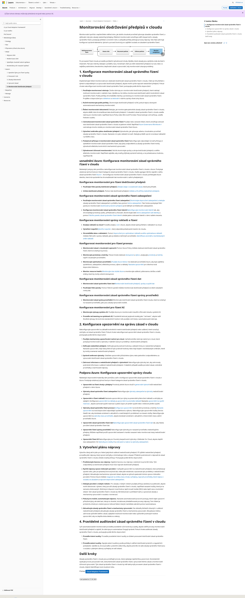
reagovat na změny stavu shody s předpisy (122, 477)
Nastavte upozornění (136, 264)
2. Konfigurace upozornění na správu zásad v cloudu (222, 29)
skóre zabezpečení (134, 203)
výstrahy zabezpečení (137, 391)
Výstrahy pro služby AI (107, 442)
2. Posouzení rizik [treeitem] (12, 76)
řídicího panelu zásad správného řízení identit (105, 215)
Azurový (88, 21)
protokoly (151, 255)
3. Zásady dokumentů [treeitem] (14, 79)
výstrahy (150, 391)
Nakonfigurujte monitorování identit (140, 210)
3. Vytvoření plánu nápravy (213, 31)
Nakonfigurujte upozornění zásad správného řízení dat (133, 423)
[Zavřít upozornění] (242, 12)
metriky (160, 255)
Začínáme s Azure (236, 8)
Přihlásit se (239, 2)
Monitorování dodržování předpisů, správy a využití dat (134, 284)
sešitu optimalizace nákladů (152, 233)
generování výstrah (142, 385)
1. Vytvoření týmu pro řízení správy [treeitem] (18, 73)
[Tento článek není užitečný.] (226, 43)
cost (117, 225)
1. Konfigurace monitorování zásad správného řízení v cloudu (223, 25)
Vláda (114, 21)
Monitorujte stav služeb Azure (113, 271)
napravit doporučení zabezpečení (112, 480)
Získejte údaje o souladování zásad (129, 187)
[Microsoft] (3, 2)
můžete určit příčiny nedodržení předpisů (144, 191)
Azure (99, 175)
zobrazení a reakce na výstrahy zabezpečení (132, 442)
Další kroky (208, 36)
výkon (138, 255)
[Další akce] (164, 21)
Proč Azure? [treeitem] (7, 34)
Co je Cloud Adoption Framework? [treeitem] (14, 27)
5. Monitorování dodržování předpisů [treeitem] (19, 86)
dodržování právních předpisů (111, 206)
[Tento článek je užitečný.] (224, 43)
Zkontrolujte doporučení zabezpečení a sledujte (147, 200)
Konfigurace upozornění (123, 408)
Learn (81, 21)
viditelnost (107, 98)
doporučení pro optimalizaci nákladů (127, 233)
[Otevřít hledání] (233, 2)
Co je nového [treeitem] (8, 31)
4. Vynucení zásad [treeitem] (12, 83)
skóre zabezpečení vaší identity (148, 213)
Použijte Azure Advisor (120, 262)
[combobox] (21, 23)
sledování (115, 98)
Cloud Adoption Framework (102, 21)
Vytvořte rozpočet (104, 229)
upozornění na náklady (107, 401)
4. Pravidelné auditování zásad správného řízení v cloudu (223, 34)
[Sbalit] (40, 19)
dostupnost (129, 255)
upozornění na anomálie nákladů (129, 401)
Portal (225, 8)
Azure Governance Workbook (149, 124)
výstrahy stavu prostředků (103, 416)
